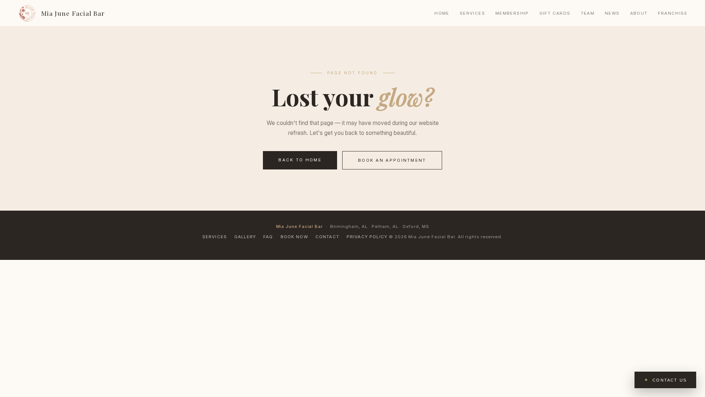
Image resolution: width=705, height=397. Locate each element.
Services (472, 13)
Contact (327, 236)
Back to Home (300, 159)
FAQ (268, 236)
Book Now (294, 236)
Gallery (245, 236)
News (612, 13)
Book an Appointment (392, 160)
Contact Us (669, 380)
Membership (512, 13)
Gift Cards (555, 13)
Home (441, 13)
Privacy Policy (367, 236)
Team (588, 13)
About (639, 13)
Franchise (672, 13)
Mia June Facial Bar (73, 13)
